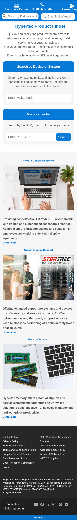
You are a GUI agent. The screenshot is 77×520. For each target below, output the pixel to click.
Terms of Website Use (52, 454)
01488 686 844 (42, 9)
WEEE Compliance (50, 458)
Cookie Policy (10, 437)
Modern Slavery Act (14, 445)
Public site (39, 517)
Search (4, 16)
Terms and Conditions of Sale (19, 449)
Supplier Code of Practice (17, 454)
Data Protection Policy (15, 458)
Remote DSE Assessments (39, 160)
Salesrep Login (14, 508)
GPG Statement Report (53, 445)
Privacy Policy (10, 441)
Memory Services (38, 339)
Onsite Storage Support (38, 249)
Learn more (9, 242)
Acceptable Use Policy (52, 449)
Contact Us (11, 504)
